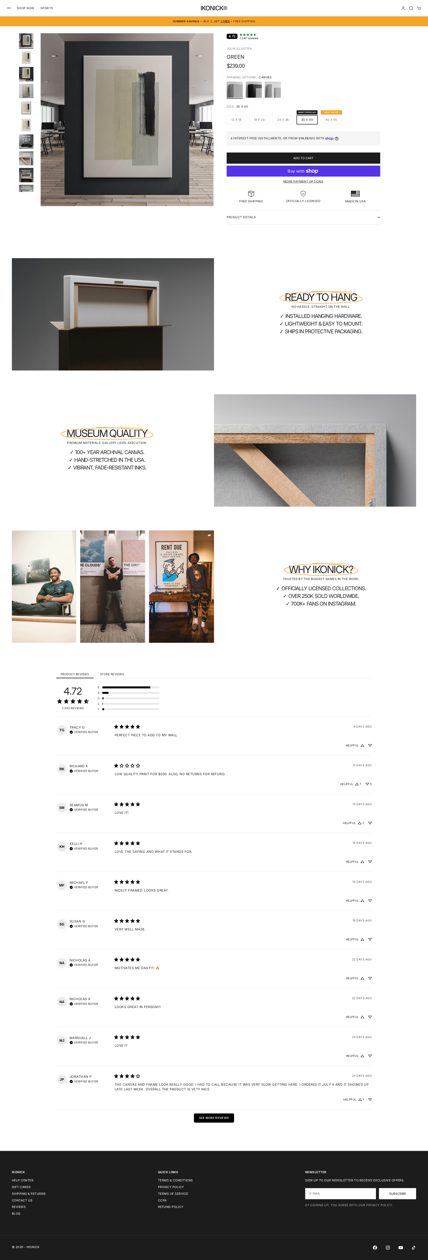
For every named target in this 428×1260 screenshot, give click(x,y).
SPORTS (46, 8)
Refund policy (170, 1207)
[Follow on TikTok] (413, 1247)
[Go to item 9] (26, 175)
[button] (129, 687)
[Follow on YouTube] (400, 1247)
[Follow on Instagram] (387, 1247)
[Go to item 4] (26, 91)
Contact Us (22, 1200)
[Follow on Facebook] (375, 1247)
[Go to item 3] (26, 74)
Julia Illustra (239, 48)
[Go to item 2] (26, 57)
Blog (16, 1213)
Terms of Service (173, 1194)
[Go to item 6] (26, 125)
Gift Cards (21, 1187)
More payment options (303, 181)
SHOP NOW (25, 8)
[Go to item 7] (26, 141)
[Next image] (208, 126)
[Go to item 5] (26, 108)
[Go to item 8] (26, 158)
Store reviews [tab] (112, 674)
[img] (84, 731)
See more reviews (214, 1118)
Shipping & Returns (29, 1194)
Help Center (22, 1180)
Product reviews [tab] (75, 674)
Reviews (19, 1207)
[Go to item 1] (26, 40)
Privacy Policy (171, 1187)
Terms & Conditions (175, 1180)
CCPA (162, 1200)
